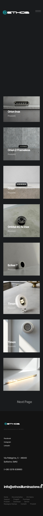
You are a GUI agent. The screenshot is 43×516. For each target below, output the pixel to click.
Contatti (23, 504)
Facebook (7, 438)
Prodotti (7, 502)
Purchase (26, 499)
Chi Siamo (30, 497)
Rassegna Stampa (10, 504)
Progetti (16, 499)
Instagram (7, 442)
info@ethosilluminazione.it (23, 487)
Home (6, 497)
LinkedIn (7, 446)
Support (7, 499)
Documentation (17, 497)
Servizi (26, 502)
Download (17, 502)
